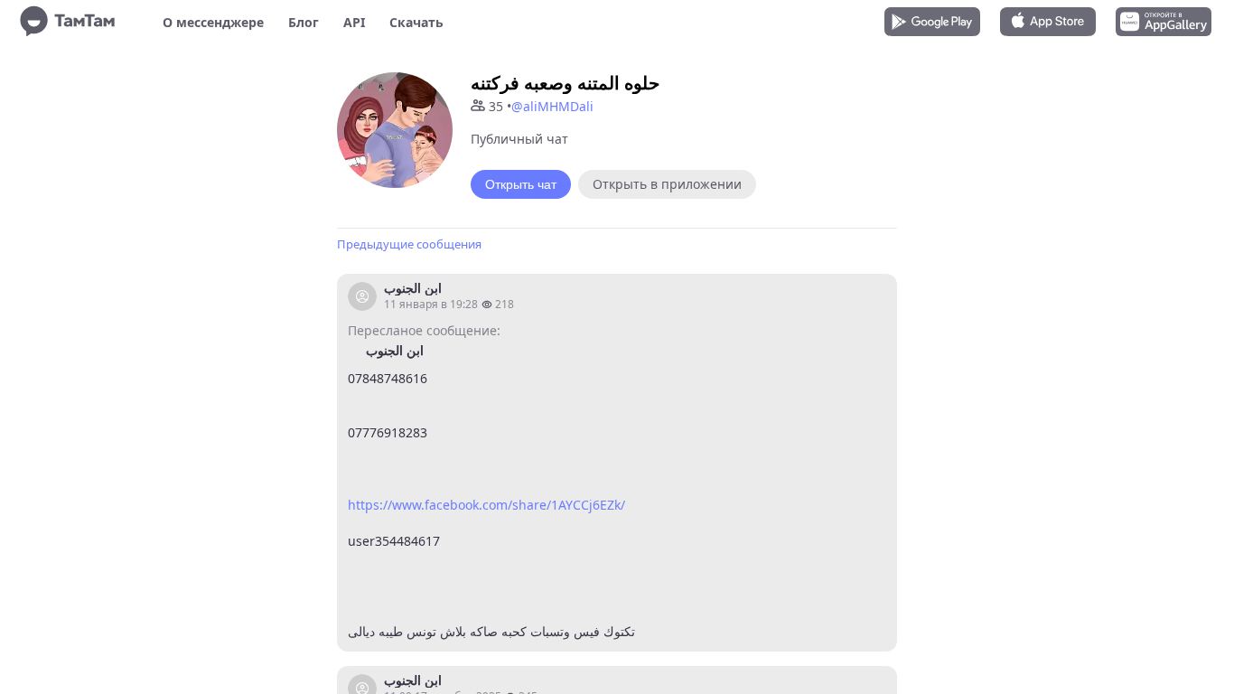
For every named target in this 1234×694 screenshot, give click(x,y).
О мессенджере (213, 22)
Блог (303, 22)
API (354, 22)
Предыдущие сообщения (409, 244)
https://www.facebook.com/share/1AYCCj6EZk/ (486, 504)
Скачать (416, 22)
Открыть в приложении (667, 183)
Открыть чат (520, 184)
